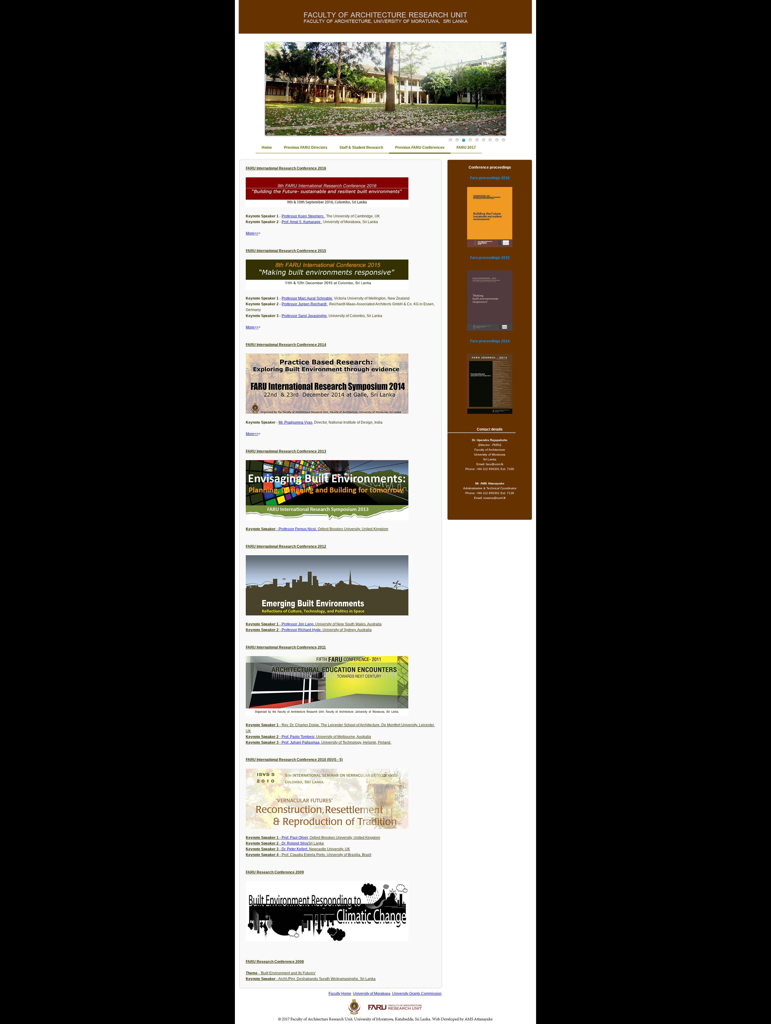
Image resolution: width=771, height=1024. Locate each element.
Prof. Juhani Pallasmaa (301, 742)
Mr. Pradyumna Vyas (295, 422)
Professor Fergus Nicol (297, 529)
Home (267, 147)
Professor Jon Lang (298, 624)
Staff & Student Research (361, 147)
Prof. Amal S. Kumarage (301, 222)
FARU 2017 (466, 147)
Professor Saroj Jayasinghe (304, 316)
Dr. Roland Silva (295, 843)
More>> (252, 233)
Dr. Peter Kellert (294, 849)
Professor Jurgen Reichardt (304, 304)
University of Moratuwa (371, 993)
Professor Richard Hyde (301, 630)
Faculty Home (340, 993)
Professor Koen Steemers (303, 216)
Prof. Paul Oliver (295, 838)
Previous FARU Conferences (420, 147)
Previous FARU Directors (305, 147)
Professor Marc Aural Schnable (307, 298)
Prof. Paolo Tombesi (298, 737)
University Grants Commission (417, 993)
